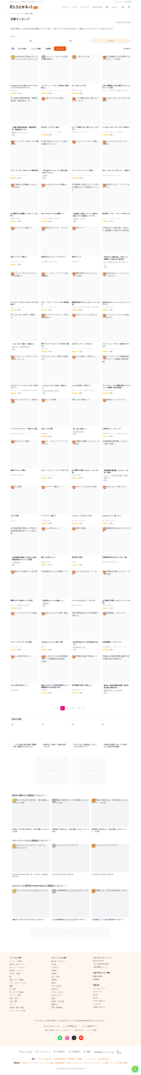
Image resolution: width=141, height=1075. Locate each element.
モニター (114, 7)
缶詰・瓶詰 (13, 1001)
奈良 (70, 40)
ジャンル (65, 7)
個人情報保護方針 (60, 1059)
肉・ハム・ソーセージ (17, 967)
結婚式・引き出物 (57, 1001)
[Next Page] (83, 708)
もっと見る (110, 40)
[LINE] (60, 1038)
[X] (74, 1038)
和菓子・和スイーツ (17, 964)
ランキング (84, 7)
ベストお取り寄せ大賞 (101, 964)
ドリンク (13, 1004)
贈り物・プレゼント (58, 961)
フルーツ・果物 (15, 995)
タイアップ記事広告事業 (118, 1063)
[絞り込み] (13, 48)
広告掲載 (79, 1059)
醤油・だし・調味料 (17, 980)
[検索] (123, 7)
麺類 (11, 986)
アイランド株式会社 (45, 1059)
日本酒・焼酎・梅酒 (17, 1007)
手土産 (53, 964)
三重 (30, 40)
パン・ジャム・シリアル (18, 983)
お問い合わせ (79, 1030)
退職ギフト (55, 1004)
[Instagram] (67, 1038)
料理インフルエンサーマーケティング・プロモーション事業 (87, 1063)
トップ (11, 13)
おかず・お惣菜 (15, 973)
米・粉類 (13, 989)
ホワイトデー (97, 992)
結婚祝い (54, 970)
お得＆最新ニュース (100, 967)
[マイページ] (129, 7)
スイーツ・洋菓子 (16, 961)
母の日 (95, 995)
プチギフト (55, 967)
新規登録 (128, 2)
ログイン (119, 2)
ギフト (75, 7)
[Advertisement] (52, 770)
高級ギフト (55, 989)
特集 (106, 7)
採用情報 (71, 1059)
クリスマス (97, 1004)
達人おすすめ (97, 7)
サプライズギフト (57, 992)
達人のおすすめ (98, 961)
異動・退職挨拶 (56, 1007)
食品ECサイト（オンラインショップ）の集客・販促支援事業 (43, 1063)
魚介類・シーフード (17, 970)
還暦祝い (54, 980)
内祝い (53, 998)
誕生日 (53, 983)
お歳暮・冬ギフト (99, 1007)
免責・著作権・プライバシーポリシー (58, 1030)
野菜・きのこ (14, 998)
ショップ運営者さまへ (70, 1026)
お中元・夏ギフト (99, 1001)
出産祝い (54, 973)
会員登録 (96, 979)
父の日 (95, 998)
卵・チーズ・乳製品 (17, 992)
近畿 (26, 13)
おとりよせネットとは (51, 1026)
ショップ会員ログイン (89, 1026)
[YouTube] (81, 1038)
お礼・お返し (56, 977)
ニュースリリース (90, 1059)
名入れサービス (56, 995)
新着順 (48, 49)
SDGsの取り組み (103, 1059)
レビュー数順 (36, 49)
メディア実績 (91, 1030)
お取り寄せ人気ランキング (102, 958)
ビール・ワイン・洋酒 (17, 1010)
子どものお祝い (56, 986)
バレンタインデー (99, 988)
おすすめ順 (22, 49)
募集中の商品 (97, 976)
